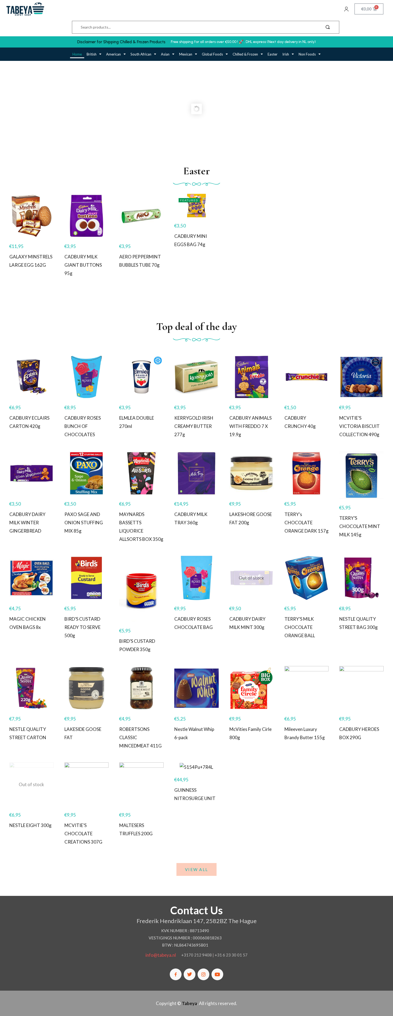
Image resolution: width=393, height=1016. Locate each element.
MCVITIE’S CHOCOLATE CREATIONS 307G (83, 833)
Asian (165, 54)
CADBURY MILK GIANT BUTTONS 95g (83, 265)
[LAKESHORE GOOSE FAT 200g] (251, 473)
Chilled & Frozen (245, 54)
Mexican (185, 54)
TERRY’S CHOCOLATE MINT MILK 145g (359, 526)
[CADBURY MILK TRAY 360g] (196, 473)
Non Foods (307, 54)
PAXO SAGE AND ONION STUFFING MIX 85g (83, 522)
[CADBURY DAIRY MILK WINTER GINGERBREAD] (31, 473)
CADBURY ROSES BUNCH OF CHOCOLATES (82, 426)
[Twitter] (189, 974)
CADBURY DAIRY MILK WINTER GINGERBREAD (27, 522)
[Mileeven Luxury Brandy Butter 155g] (306, 688)
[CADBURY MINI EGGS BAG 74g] (196, 205)
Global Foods (212, 54)
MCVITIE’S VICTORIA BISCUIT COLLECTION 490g (359, 426)
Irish (285, 54)
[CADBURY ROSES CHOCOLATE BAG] (196, 578)
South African (140, 54)
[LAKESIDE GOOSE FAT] (86, 688)
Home (77, 54)
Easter (273, 54)
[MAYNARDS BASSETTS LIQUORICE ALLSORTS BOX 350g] (141, 473)
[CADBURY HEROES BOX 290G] (361, 688)
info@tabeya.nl (160, 955)
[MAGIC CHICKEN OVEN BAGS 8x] (31, 578)
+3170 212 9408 (196, 954)
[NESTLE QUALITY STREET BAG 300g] (361, 578)
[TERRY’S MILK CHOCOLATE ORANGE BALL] (306, 578)
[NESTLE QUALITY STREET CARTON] (31, 688)
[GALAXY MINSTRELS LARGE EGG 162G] (31, 216)
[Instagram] (203, 974)
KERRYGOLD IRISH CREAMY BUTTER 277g (193, 426)
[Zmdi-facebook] (176, 974)
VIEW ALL (196, 869)
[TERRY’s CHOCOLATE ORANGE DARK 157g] (306, 473)
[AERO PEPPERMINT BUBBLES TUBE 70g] (141, 216)
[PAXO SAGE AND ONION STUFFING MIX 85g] (86, 473)
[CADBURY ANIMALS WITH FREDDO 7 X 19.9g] (251, 377)
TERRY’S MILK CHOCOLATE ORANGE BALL (299, 627)
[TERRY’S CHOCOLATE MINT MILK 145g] (361, 475)
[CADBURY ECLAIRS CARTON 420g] (31, 377)
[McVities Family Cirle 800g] (251, 688)
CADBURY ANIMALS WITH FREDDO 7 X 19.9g (250, 426)
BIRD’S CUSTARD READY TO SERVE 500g (82, 627)
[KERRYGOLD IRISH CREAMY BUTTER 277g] (196, 377)
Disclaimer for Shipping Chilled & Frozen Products (121, 42)
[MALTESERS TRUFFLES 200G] (141, 784)
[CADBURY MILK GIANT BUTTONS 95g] (86, 216)
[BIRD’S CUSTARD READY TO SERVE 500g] (86, 578)
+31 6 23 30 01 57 (231, 954)
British (92, 54)
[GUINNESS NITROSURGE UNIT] (196, 766)
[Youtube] (217, 974)
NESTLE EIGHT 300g (30, 825)
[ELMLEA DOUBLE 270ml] (141, 377)
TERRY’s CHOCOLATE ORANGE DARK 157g (306, 522)
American (113, 54)
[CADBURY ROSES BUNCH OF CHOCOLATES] (86, 377)
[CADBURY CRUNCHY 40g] (306, 377)
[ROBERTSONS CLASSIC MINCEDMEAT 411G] (141, 688)
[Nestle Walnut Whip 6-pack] (196, 688)
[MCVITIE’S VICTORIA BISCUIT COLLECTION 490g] (361, 377)
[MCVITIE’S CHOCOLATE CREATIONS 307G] (86, 784)
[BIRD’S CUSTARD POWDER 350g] (141, 589)
